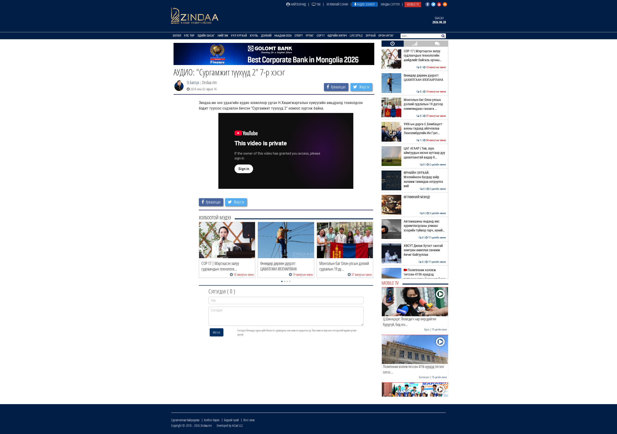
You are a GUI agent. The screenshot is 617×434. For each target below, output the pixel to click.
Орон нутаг (386, 35)
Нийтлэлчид (298, 4)
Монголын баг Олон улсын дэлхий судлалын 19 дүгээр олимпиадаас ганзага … (425, 104)
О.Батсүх (193, 82)
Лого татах (249, 420)
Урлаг (310, 35)
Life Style (356, 35)
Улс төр (189, 35)
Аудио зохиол (365, 4)
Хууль (254, 35)
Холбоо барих (212, 420)
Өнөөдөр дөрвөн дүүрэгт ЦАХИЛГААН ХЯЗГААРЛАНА (425, 77)
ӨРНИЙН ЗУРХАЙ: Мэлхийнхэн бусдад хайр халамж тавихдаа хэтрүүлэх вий (425, 179)
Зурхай (371, 35)
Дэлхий (266, 35)
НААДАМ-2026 (283, 35)
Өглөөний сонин (337, 4)
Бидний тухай (231, 420)
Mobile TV (413, 4)
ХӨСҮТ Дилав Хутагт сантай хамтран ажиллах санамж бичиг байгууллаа (425, 250)
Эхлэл (177, 35)
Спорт (299, 35)
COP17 (321, 35)
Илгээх (216, 332)
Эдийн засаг (206, 35)
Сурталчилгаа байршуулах (185, 420)
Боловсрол (424, 377)
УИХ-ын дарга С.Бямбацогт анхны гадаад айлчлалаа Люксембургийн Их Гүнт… (425, 128)
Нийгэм (223, 35)
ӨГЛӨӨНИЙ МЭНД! (425, 197)
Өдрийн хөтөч (337, 35)
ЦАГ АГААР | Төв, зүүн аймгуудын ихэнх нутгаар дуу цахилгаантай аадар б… (425, 152)
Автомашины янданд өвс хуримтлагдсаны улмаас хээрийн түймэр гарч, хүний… (425, 225)
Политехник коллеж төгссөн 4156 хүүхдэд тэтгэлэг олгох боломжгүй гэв (425, 274)
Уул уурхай (239, 35)
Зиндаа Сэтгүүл (390, 4)
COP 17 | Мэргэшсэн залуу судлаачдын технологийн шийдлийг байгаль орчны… (425, 55)
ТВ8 (318, 4)
